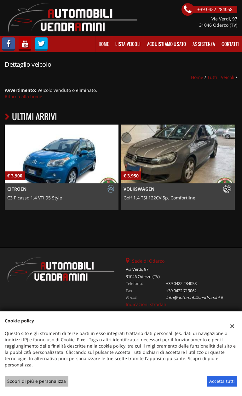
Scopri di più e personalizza (36, 381)
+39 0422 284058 (181, 283)
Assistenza (204, 44)
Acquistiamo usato (166, 44)
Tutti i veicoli (220, 77)
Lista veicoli (128, 44)
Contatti (230, 44)
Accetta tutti (222, 381)
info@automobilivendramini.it (194, 297)
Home (104, 44)
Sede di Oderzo (148, 261)
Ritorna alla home (23, 96)
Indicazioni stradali (146, 304)
